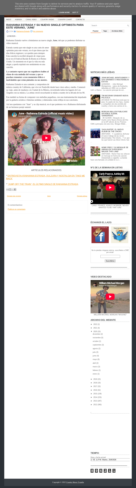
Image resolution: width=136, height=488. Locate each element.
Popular (96, 31)
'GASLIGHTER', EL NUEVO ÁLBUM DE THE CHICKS (112, 130)
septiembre (97, 345)
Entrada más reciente (14, 196)
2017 (95, 386)
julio (94, 352)
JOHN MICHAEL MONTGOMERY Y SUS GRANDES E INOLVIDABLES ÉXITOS (115, 80)
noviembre (97, 338)
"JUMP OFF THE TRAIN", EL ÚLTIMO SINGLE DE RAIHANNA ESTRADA (43, 184)
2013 (95, 401)
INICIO (8, 20)
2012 (95, 405)
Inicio (49, 196)
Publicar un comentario (16, 209)
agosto (95, 349)
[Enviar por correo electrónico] (7, 189)
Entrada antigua (82, 196)
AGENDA (18, 20)
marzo (95, 367)
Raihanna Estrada (23, 31)
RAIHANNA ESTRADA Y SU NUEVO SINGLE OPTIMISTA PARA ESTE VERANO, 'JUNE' (45, 26)
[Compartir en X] (12, 189)
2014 (95, 397)
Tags (105, 31)
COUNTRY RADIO (47, 20)
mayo (95, 359)
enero (95, 374)
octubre (96, 341)
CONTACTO (80, 20)
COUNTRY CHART (65, 20)
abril (94, 363)
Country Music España (75, 482)
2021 (95, 328)
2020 (95, 331)
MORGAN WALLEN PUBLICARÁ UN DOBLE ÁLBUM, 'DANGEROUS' (114, 114)
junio (95, 356)
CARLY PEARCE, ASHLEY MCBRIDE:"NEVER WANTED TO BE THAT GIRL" (110, 207)
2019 (95, 379)
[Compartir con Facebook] (15, 189)
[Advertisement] (110, 51)
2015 (95, 394)
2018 (95, 383)
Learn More (64, 12)
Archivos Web (117, 31)
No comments (38, 31)
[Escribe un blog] (10, 189)
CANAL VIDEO (31, 20)
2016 (95, 390)
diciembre (97, 334)
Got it (75, 12)
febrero (96, 370)
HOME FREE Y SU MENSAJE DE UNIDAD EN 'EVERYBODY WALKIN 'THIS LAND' (114, 149)
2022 (95, 324)
